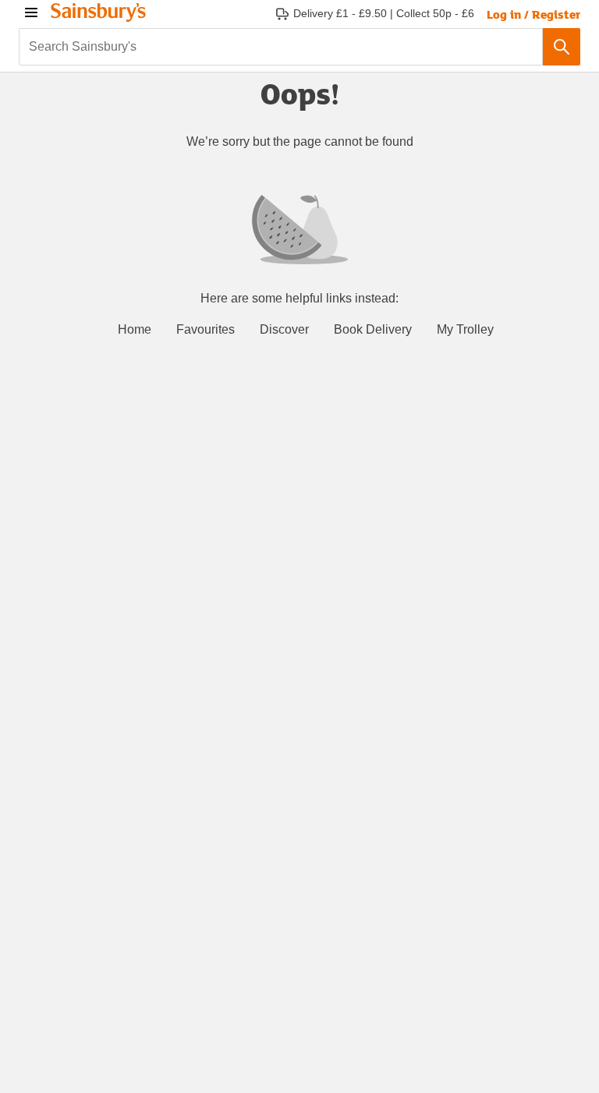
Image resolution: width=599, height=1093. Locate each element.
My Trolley (465, 329)
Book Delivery (373, 329)
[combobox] (280, 46)
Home (134, 329)
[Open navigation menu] (31, 12)
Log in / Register (533, 14)
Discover (284, 329)
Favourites (205, 329)
